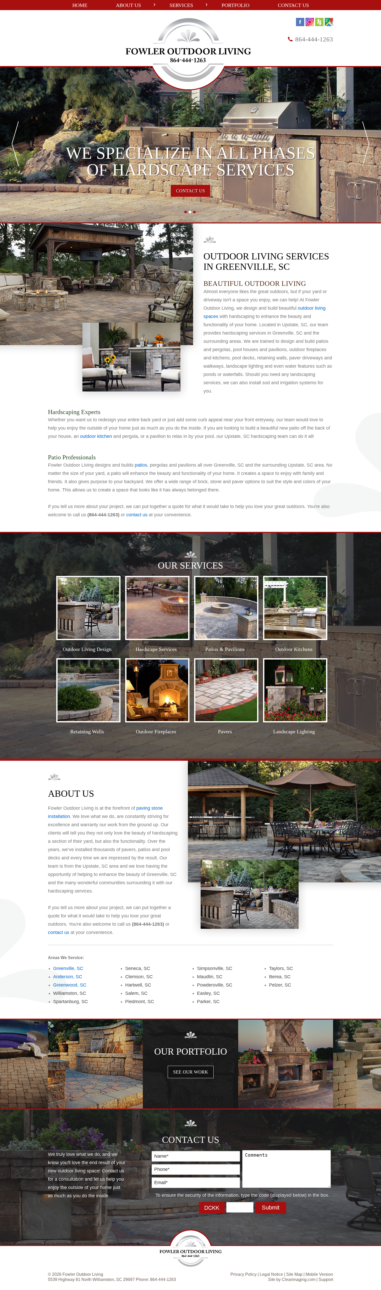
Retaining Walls (87, 731)
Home (79, 5)
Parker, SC (208, 1001)
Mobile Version (319, 1274)
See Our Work (190, 1072)
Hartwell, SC (138, 985)
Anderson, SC (67, 976)
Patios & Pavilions (225, 649)
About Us (128, 5)
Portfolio (235, 5)
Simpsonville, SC (214, 968)
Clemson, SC (139, 976)
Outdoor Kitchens (294, 649)
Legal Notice (271, 1274)
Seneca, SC (137, 968)
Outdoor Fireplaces (156, 731)
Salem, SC (136, 993)
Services (181, 5)
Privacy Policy (243, 1274)
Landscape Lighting (294, 731)
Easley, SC (208, 993)
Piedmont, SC (139, 1001)
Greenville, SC (68, 968)
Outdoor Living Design (87, 649)
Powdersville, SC (214, 985)
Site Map (294, 1274)
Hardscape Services (156, 649)
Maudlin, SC (209, 976)
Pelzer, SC (280, 985)
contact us (136, 514)
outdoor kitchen (96, 436)
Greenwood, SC (69, 985)
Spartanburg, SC (70, 1001)
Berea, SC (280, 976)
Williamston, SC (69, 993)
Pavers (225, 731)
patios (141, 465)
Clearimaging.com (298, 1279)
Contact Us (293, 5)
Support (326, 1279)
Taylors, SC (281, 968)
